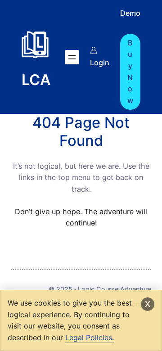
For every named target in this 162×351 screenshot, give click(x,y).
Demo (130, 13)
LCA (36, 80)
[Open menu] (72, 57)
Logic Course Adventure (114, 289)
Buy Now (130, 71)
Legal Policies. (89, 337)
